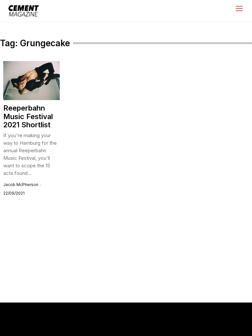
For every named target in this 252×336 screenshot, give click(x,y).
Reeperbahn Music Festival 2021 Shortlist (28, 116)
